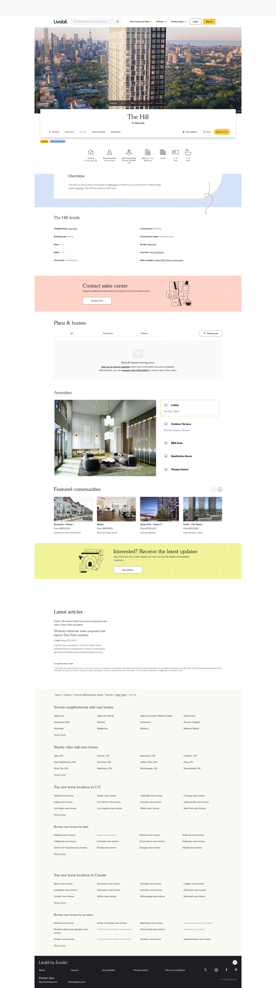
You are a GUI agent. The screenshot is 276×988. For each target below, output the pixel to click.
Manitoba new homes (151, 923)
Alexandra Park (61, 722)
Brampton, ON (147, 755)
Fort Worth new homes (109, 802)
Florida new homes (106, 847)
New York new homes (195, 808)
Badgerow (102, 728)
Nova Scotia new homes (152, 929)
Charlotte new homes (151, 795)
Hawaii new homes (192, 847)
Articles (160, 21)
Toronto (80, 188)
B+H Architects (157, 252)
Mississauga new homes (152, 896)
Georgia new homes (149, 847)
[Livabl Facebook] (226, 969)
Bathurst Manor (191, 728)
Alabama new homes (64, 835)
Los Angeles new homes (109, 808)
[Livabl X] (205, 969)
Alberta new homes (64, 923)
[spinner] (117, 21)
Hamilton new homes (151, 890)
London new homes (64, 896)
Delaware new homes (193, 841)
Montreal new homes (194, 896)
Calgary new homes (194, 883)
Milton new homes (106, 896)
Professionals (177, 21)
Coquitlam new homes (65, 890)
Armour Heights (192, 722)
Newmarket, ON (192, 768)
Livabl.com (163, 670)
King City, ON (61, 768)
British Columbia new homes (112, 923)
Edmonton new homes (108, 890)
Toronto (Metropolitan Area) (88, 694)
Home (58, 694)
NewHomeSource (48, 982)
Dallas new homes (63, 802)
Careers (74, 970)
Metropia (139, 122)
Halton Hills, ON (148, 762)
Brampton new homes (108, 883)
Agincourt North (105, 715)
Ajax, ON (58, 755)
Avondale (59, 728)
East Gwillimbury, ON (65, 762)
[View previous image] (43, 71)
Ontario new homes (64, 939)
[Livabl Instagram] (216, 970)
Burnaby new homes (150, 883)
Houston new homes (150, 802)
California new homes (65, 841)
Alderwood (189, 715)
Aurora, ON (103, 755)
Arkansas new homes (193, 835)
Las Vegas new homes (65, 808)
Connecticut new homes (152, 841)
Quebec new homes (150, 939)
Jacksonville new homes (196, 802)
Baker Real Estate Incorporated (169, 260)
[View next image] (232, 71)
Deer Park (72, 228)
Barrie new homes (63, 883)
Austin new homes (106, 795)
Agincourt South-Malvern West (156, 715)
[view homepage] (61, 21)
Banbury (144, 728)
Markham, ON (104, 768)
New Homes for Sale (139, 21)
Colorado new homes (108, 841)
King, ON (188, 762)
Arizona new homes (149, 835)
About (42, 970)
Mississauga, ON (148, 768)
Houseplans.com (76, 982)
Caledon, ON (190, 755)
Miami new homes (149, 808)
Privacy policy (141, 970)
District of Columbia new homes (70, 847)
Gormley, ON (104, 762)
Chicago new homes (194, 795)
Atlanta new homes (64, 795)
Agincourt (59, 715)
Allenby (101, 722)
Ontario (67, 694)
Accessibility (108, 970)
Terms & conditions (175, 970)
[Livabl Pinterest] (236, 969)
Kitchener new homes (195, 890)
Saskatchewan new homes (197, 939)
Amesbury (145, 722)
